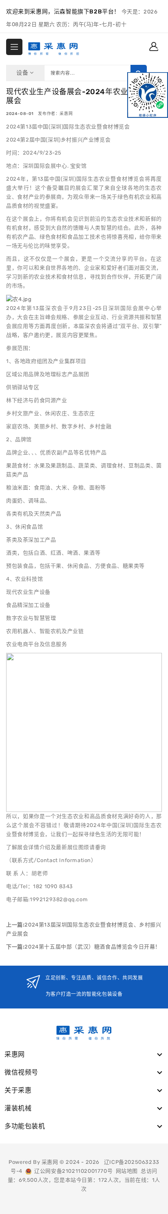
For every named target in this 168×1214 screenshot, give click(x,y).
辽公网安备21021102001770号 (72, 1171)
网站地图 (127, 1171)
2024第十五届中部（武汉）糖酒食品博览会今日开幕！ (92, 947)
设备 (23, 72)
